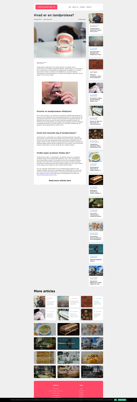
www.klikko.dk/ (57, 397)
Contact (89, 7)
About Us (75, 7)
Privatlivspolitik (122, 399)
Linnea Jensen (93, 49)
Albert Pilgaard (93, 72)
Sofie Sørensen (47, 19)
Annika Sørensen (94, 234)
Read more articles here (60, 180)
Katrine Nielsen (93, 188)
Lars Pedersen (93, 211)
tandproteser (82, 19)
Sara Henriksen (93, 95)
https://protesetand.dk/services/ (47, 175)
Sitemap (81, 397)
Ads (70, 7)
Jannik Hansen (93, 26)
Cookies (82, 7)
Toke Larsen (93, 165)
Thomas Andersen (94, 142)
